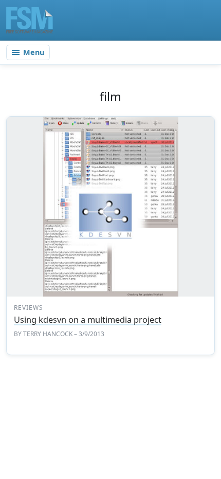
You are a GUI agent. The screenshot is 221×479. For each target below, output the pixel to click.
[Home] (29, 20)
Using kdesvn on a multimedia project (87, 319)
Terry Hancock (47, 333)
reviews (28, 307)
